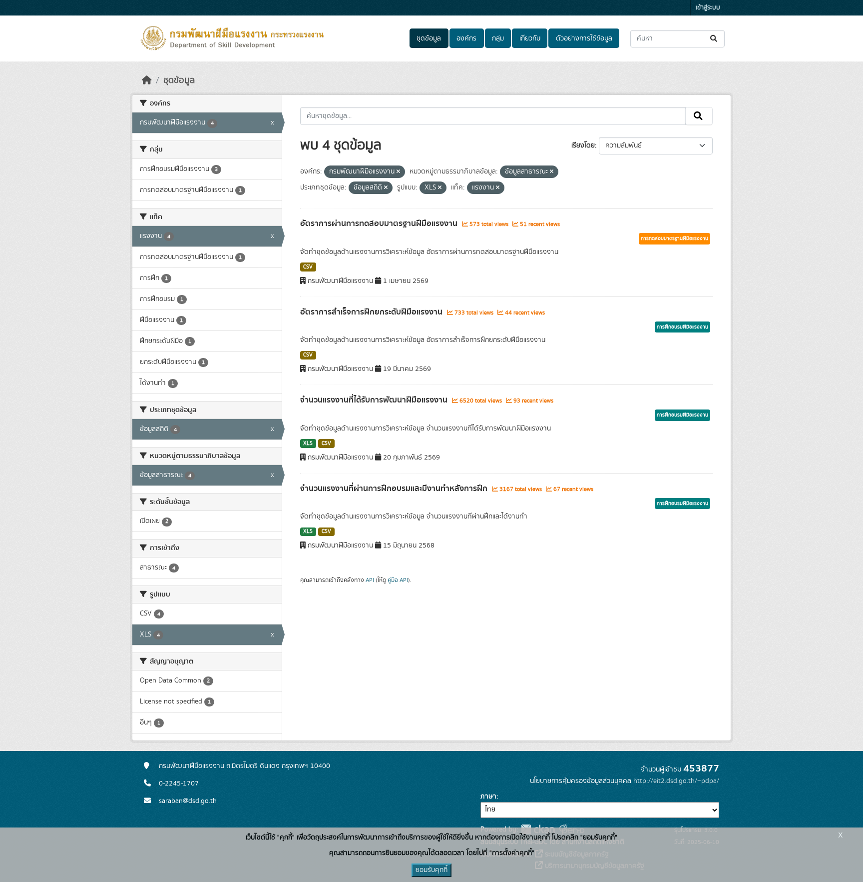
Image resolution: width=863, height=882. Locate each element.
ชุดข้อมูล (429, 39)
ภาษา (488, 797)
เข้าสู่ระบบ (708, 7)
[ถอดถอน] (398, 172)
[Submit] (714, 39)
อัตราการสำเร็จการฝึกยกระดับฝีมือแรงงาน (372, 312)
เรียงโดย (583, 145)
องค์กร (466, 39)
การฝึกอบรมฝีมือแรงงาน (682, 327)
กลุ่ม (498, 39)
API (370, 580)
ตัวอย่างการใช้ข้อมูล (584, 39)
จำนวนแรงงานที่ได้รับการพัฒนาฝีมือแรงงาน (374, 400)
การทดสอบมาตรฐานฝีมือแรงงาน (674, 238)
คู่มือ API (398, 580)
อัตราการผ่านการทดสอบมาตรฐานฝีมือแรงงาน (379, 223)
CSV (308, 267)
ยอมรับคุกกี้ (431, 870)
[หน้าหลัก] (147, 80)
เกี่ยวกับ (529, 39)
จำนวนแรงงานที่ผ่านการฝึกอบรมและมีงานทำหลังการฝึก (394, 488)
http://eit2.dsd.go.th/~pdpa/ (676, 781)
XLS (308, 444)
